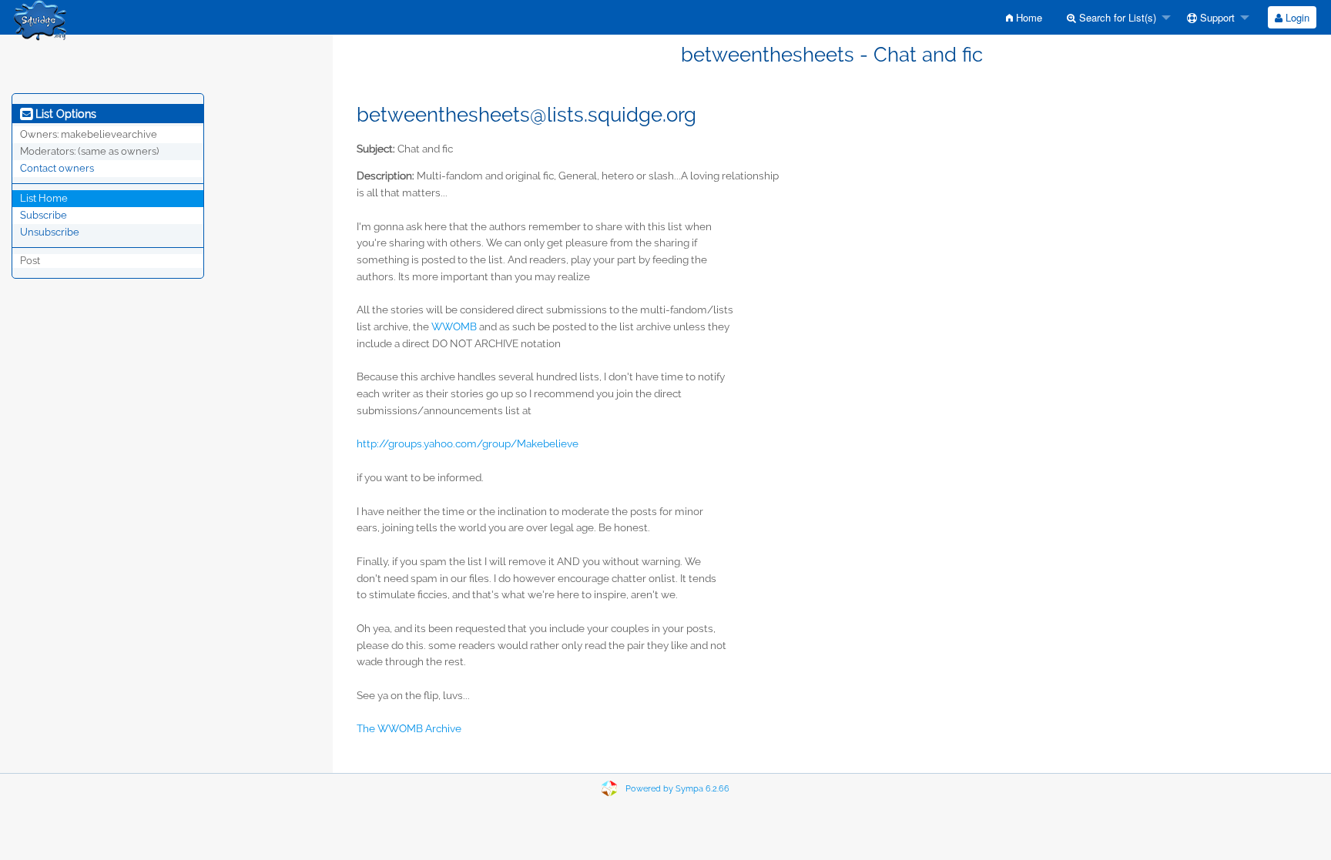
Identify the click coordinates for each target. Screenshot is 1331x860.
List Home (44, 198)
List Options (64, 114)
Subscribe (43, 215)
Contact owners (57, 168)
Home (1027, 17)
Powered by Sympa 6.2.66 (677, 789)
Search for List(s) (1116, 17)
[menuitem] (1024, 17)
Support (1216, 17)
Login (1295, 17)
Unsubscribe (49, 232)
